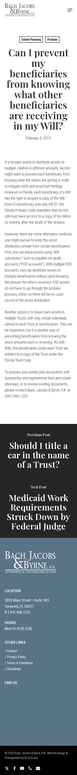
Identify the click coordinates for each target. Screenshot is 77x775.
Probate (52, 39)
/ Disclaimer (13, 669)
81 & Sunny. (31, 758)
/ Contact (11, 651)
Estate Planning (31, 39)
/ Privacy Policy (15, 657)
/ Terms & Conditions (19, 663)
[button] (70, 10)
